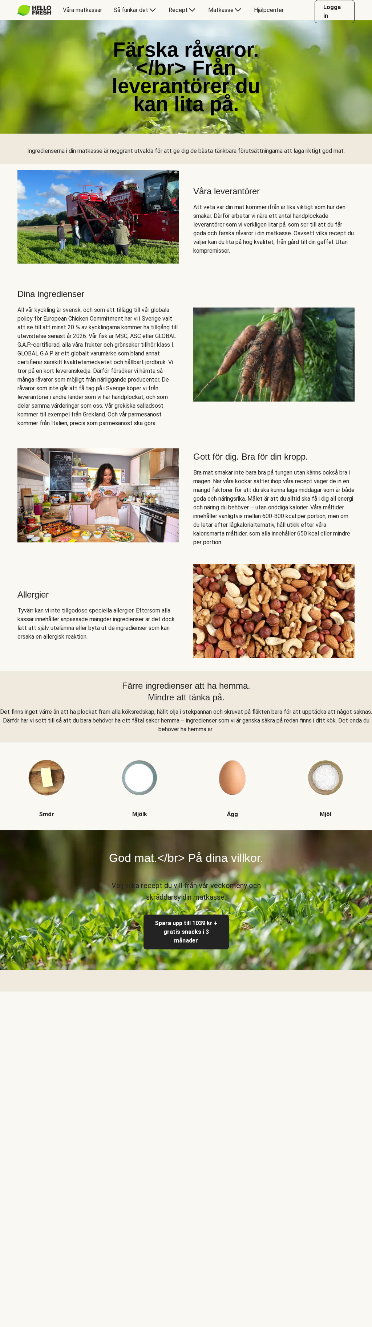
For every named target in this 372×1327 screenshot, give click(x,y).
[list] (186, 780)
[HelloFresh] (34, 10)
